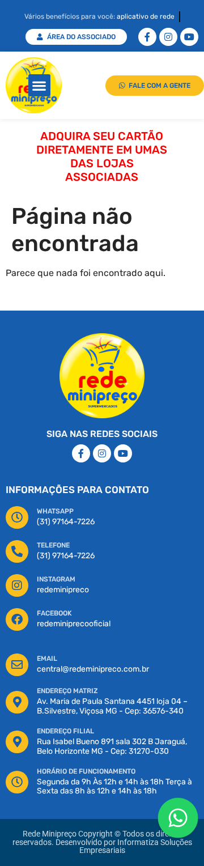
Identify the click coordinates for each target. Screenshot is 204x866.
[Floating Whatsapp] (178, 818)
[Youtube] (189, 37)
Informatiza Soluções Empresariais (135, 846)
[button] (39, 85)
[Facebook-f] (147, 37)
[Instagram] (168, 37)
